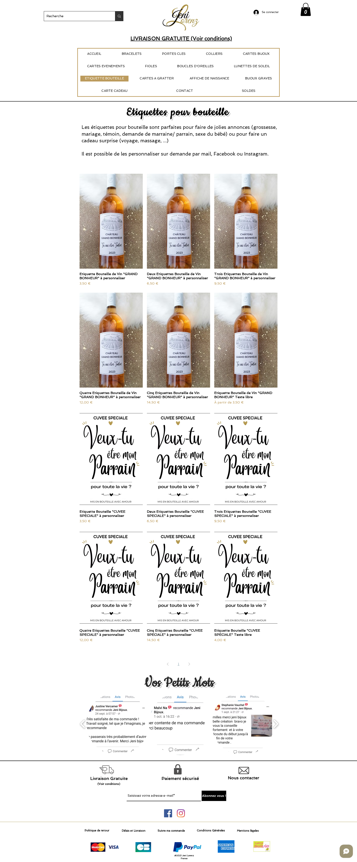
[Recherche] (119, 16)
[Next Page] (189, 664)
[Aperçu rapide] (111, 221)
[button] (305, 9)
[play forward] (275, 724)
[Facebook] (168, 813)
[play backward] (82, 724)
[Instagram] (181, 813)
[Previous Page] (167, 664)
